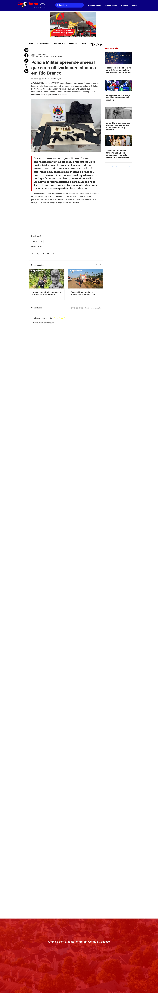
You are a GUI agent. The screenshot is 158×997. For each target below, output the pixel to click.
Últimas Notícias (43, 43)
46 (42, 994)
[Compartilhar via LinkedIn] (43, 303)
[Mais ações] (100, 55)
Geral (31, 43)
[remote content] (66, 244)
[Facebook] (36, 977)
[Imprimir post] (53, 303)
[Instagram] (30, 977)
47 (46, 994)
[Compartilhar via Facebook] (32, 303)
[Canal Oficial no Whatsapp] (26, 71)
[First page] (107, 166)
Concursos (73, 43)
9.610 (59, 994)
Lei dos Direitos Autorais (79, 994)
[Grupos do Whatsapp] (26, 66)
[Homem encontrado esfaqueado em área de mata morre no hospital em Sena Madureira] (46, 328)
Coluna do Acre (59, 43)
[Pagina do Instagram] (26, 50)
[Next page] (124, 166)
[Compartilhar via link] (48, 303)
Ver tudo (98, 314)
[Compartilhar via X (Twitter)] (38, 303)
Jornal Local (37, 291)
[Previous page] (112, 166)
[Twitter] (42, 977)
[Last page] (129, 166)
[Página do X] (26, 61)
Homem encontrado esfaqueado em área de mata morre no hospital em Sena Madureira (46, 343)
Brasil (84, 43)
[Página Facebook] (26, 55)
